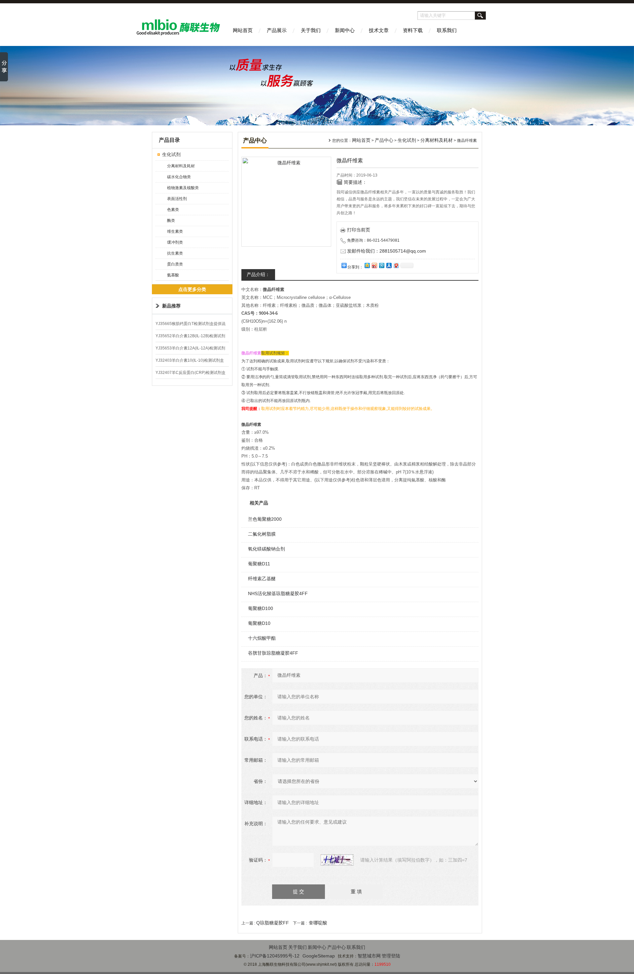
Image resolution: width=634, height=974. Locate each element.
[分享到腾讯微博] (381, 265)
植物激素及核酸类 (183, 187)
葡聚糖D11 (259, 563)
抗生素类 (175, 253)
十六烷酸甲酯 (262, 638)
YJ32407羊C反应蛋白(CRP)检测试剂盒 (191, 372)
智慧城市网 (369, 955)
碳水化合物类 (179, 177)
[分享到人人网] (388, 265)
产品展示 (277, 30)
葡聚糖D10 (259, 623)
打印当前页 (358, 229)
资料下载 (413, 30)
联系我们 (447, 30)
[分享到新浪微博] (374, 265)
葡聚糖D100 (260, 608)
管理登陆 (391, 955)
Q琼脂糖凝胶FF (272, 922)
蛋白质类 (175, 264)
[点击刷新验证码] (337, 860)
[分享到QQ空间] (366, 265)
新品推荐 (171, 305)
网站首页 (243, 30)
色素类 (173, 209)
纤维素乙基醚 (262, 578)
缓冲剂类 (175, 242)
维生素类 (175, 231)
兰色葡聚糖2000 (265, 519)
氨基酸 (173, 275)
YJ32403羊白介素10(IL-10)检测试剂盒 (190, 360)
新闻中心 (345, 30)
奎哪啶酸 (318, 922)
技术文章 (379, 30)
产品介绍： (258, 274)
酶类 (171, 220)
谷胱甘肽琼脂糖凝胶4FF (273, 653)
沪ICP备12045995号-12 (274, 955)
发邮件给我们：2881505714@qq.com (386, 251)
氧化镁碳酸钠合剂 (266, 548)
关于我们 (311, 30)
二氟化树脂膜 (262, 534)
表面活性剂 (177, 198)
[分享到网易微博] (396, 265)
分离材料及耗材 (181, 166)
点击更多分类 (192, 289)
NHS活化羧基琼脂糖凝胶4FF (278, 593)
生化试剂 (171, 154)
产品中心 (384, 140)
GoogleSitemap (318, 955)
